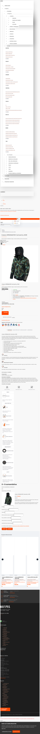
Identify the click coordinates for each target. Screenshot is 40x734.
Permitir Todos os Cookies (16, 731)
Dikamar (7, 74)
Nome (3, 506)
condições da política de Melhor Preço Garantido (20, 525)
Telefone (3, 512)
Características (16, 329)
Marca (3, 229)
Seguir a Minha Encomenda (4, 709)
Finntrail (7, 88)
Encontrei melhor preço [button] (6, 320)
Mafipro (7, 48)
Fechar (4, 528)
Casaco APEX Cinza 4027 (32, 577)
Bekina (7, 127)
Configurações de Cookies (7, 731)
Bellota (7, 114)
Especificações (23, 329)
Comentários (29, 329)
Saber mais (4, 728)
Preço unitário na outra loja (6, 517)
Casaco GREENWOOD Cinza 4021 (19, 578)
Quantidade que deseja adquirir (7, 523)
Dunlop (7, 61)
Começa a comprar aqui (4, 215)
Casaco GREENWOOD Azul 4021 (7, 578)
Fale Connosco (3, 677)
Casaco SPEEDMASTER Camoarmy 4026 (9, 231)
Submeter (10, 528)
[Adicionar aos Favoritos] (2, 580)
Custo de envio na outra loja (6, 520)
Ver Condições (12, 592)
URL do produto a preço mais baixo (8, 514)
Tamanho (3, 301)
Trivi (6, 141)
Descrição (10, 329)
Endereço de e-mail (5, 509)
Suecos (7, 101)
